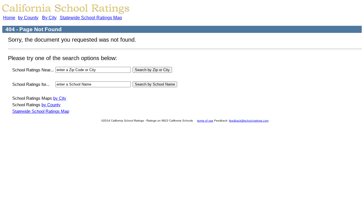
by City (59, 98)
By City (49, 17)
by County (28, 17)
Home (9, 17)
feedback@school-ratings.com (248, 120)
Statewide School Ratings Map (91, 17)
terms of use (205, 120)
